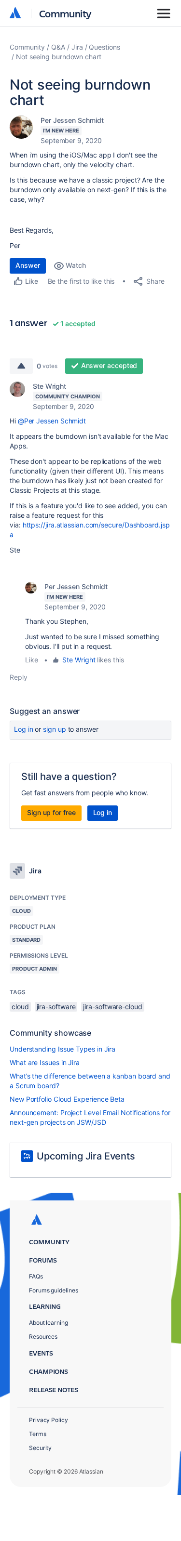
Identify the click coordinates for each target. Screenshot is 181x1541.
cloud (20, 1006)
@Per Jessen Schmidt (52, 421)
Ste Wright (49, 386)
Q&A (58, 47)
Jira (77, 47)
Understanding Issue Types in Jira (62, 1049)
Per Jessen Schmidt (72, 120)
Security (40, 1447)
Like (31, 660)
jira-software (56, 1006)
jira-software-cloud (112, 1006)
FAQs (36, 1276)
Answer (27, 265)
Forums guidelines (53, 1290)
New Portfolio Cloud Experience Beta (67, 1099)
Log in (23, 729)
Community (65, 13)
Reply (19, 677)
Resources (43, 1336)
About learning (48, 1322)
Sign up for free (51, 812)
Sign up (54, 729)
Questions (104, 47)
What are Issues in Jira (45, 1062)
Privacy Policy (48, 1419)
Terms (37, 1433)
